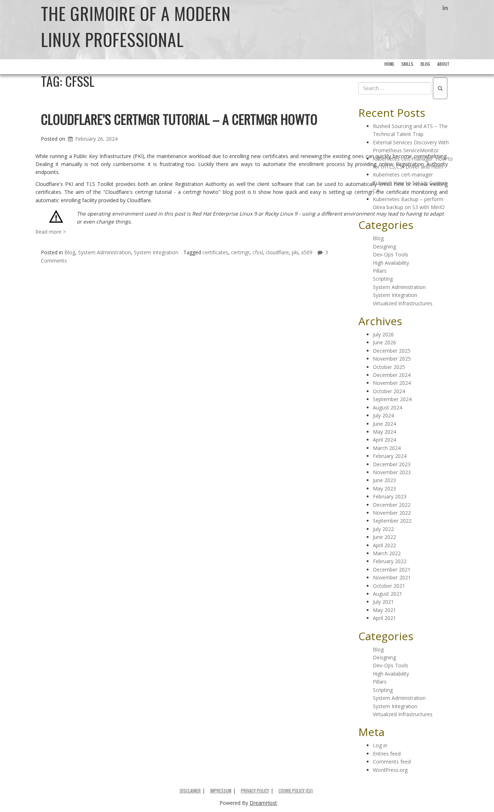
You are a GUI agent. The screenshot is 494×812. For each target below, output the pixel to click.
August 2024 (387, 407)
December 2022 (391, 504)
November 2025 (392, 358)
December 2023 (391, 464)
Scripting (383, 278)
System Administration (104, 252)
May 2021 (384, 610)
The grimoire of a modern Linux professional (136, 26)
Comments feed (392, 761)
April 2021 (384, 618)
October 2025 (389, 367)
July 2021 (383, 601)
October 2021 (389, 585)
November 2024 (392, 382)
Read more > (50, 231)
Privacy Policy (255, 790)
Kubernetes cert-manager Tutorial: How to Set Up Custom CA (410, 182)
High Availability (391, 262)
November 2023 (392, 472)
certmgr (240, 252)
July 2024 (383, 415)
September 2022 (392, 520)
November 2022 (392, 512)
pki (295, 252)
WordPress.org (390, 769)
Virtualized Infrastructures (403, 303)
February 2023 (389, 496)
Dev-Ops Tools (390, 254)
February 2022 (389, 561)
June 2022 (384, 536)
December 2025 (391, 350)
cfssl (257, 252)
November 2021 (392, 577)
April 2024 (384, 439)
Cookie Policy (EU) (295, 790)
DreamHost (263, 802)
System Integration (156, 252)
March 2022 (387, 553)
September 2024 (392, 399)
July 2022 (383, 529)
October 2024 (389, 391)
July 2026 (383, 334)
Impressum (220, 790)
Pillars (380, 270)
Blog (425, 64)
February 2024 (389, 455)
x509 (306, 252)
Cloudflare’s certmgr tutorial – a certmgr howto (179, 118)
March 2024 (387, 448)
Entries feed (387, 753)
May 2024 (384, 431)
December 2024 (391, 374)
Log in (380, 745)
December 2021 (391, 569)
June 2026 (384, 342)
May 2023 (384, 488)
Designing (384, 246)
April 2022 (384, 545)
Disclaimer (190, 790)
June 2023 (384, 480)
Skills (407, 64)
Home (389, 64)
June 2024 (384, 423)
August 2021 (387, 593)
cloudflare (277, 252)
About (443, 64)
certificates (215, 252)
